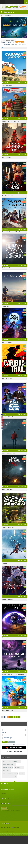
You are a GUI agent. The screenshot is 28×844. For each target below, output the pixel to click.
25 (19, 717)
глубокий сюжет (7, 767)
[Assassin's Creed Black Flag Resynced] (14, 213)
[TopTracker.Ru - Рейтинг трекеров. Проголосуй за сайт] (4, 808)
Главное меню (8, 12)
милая (21, 773)
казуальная (6, 770)
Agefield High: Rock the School (11, 121)
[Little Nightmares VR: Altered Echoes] (14, 655)
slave (4, 761)
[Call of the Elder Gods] (14, 398)
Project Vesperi (6, 638)
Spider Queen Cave (7, 599)
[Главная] (1, 15)
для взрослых (17, 767)
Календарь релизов (8, 40)
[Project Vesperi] (14, 619)
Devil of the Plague (7, 489)
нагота (4, 776)
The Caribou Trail (7, 378)
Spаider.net (7, 823)
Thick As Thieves (7, 342)
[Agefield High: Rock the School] (14, 102)
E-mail (4, 728)
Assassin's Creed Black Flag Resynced (13, 232)
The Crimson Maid (7, 196)
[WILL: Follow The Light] (14, 434)
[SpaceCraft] (14, 287)
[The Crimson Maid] (14, 176)
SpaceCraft (5, 306)
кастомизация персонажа (9, 773)
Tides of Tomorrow (7, 710)
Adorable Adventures (8, 527)
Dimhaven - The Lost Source (10, 268)
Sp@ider (6, 82)
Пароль (4, 732)
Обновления (14, 44)
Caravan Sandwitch (7, 85)
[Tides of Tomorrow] (14, 691)
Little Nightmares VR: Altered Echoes (13, 674)
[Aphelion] (14, 544)
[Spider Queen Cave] (14, 580)
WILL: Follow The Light (8, 453)
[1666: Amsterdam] (14, 138)
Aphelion (4, 563)
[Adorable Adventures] (14, 508)
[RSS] (13, 42)
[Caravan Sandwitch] (14, 66)
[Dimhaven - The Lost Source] (14, 249)
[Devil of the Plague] (14, 470)
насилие (12, 776)
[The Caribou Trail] (14, 359)
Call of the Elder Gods (8, 417)
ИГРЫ (2, 798)
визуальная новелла (8, 764)
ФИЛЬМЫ (7, 798)
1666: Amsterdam (7, 157)
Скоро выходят (22, 44)
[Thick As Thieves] (14, 323)
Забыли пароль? (6, 738)
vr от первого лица (13, 761)
